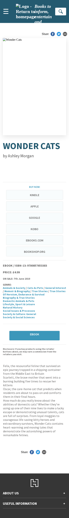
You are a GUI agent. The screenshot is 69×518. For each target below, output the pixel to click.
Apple (34, 206)
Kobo (34, 229)
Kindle (34, 195)
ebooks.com (34, 240)
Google (34, 218)
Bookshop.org (34, 252)
